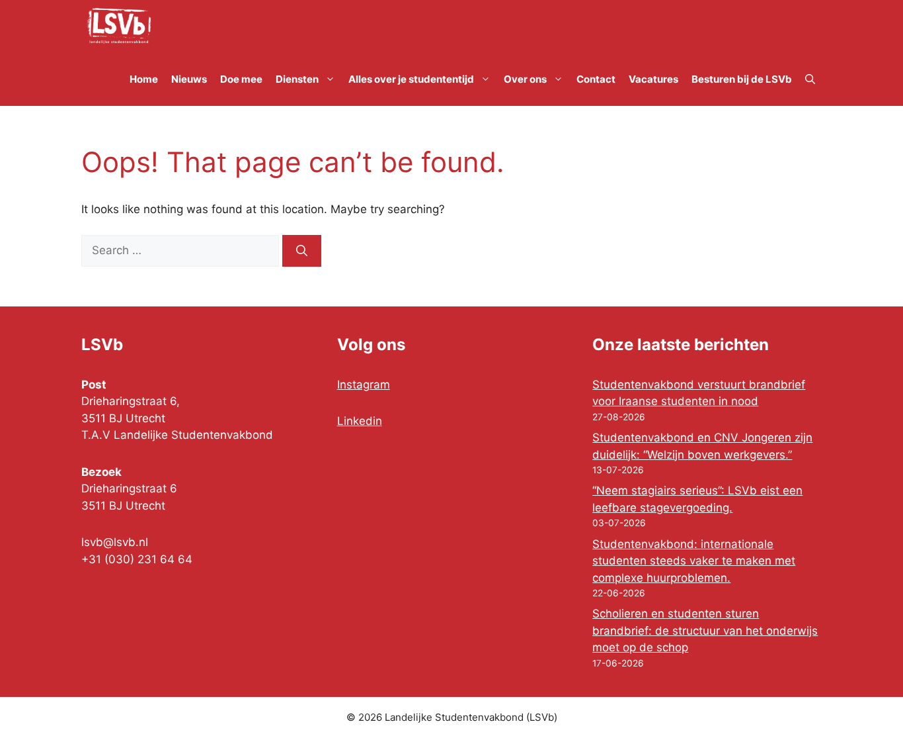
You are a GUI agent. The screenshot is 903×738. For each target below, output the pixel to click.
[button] (810, 79)
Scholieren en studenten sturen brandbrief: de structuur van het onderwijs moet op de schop (705, 630)
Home (144, 79)
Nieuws (189, 79)
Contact (595, 79)
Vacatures (653, 79)
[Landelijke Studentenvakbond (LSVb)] (119, 26)
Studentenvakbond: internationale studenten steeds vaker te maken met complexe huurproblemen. (693, 560)
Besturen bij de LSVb (741, 79)
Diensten (297, 79)
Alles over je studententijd (411, 79)
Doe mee (241, 79)
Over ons (525, 79)
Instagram (363, 384)
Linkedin (359, 421)
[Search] (301, 251)
